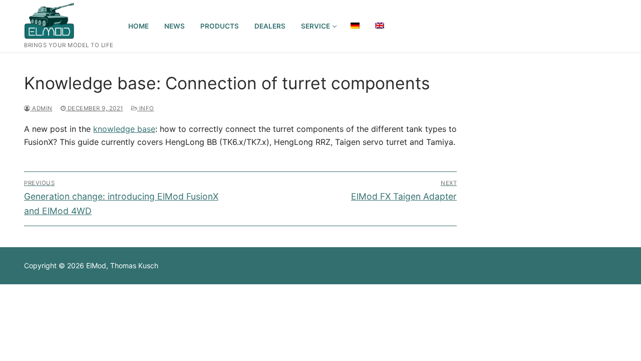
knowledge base (124, 129)
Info (145, 108)
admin (42, 108)
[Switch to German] (355, 26)
